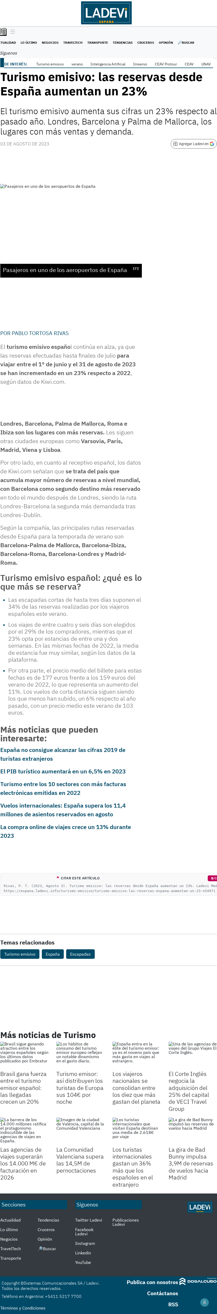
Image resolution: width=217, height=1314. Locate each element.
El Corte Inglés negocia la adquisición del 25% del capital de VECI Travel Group (189, 1091)
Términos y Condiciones (23, 1308)
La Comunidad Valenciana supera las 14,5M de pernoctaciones (80, 1160)
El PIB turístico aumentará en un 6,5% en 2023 (63, 771)
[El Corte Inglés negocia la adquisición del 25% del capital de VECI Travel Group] (193, 1055)
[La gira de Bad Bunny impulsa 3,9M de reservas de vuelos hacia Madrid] (193, 1130)
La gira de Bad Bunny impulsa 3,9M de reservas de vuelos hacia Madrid (191, 1163)
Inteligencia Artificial (108, 64)
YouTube (83, 1262)
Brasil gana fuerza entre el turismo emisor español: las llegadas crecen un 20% (23, 1088)
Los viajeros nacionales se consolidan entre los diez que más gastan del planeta (136, 1088)
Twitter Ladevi (88, 1220)
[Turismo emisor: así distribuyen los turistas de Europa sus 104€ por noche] (80, 1055)
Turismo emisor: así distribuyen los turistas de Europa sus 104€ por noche (79, 1088)
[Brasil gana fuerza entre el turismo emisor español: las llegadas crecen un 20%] (24, 1055)
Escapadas (80, 954)
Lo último (29, 42)
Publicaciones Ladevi (125, 1222)
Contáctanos (162, 1293)
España (53, 954)
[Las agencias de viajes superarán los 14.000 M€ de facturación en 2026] (24, 1130)
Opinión (166, 42)
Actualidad (10, 1220)
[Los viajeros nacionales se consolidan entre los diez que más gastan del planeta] (136, 1055)
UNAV (206, 64)
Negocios (50, 42)
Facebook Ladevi (84, 1231)
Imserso (140, 64)
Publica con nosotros (152, 1282)
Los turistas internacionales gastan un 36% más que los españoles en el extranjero (132, 1167)
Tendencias (123, 42)
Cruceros (145, 42)
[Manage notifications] (204, 1302)
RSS (173, 1304)
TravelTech (73, 42)
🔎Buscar (186, 42)
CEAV (189, 64)
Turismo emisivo (50, 64)
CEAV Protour (166, 64)
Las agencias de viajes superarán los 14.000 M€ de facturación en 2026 (23, 1163)
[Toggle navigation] (11, 32)
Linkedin (83, 1252)
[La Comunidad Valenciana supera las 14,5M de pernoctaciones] (80, 1130)
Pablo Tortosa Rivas (40, 333)
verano (77, 64)
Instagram (85, 1243)
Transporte (97, 42)
